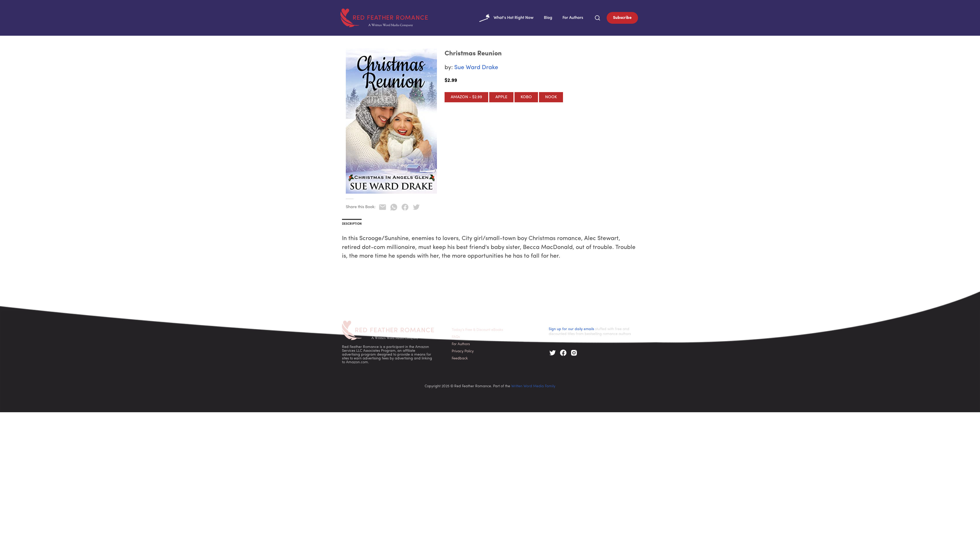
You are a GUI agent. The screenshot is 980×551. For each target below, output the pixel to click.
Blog (548, 18)
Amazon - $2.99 (466, 97)
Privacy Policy (463, 351)
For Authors (572, 18)
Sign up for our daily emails (571, 329)
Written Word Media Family (533, 386)
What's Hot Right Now (514, 18)
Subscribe (622, 18)
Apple (501, 97)
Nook (551, 97)
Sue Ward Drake (476, 68)
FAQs (456, 337)
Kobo (526, 97)
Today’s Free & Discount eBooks (477, 330)
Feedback (460, 358)
